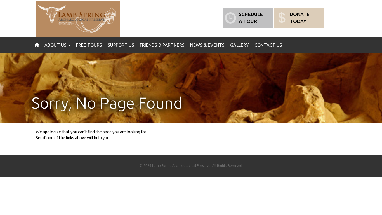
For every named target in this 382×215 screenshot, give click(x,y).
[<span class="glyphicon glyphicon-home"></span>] (37, 45)
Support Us (121, 45)
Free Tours (89, 45)
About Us (56, 45)
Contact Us (268, 45)
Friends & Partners (162, 45)
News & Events (207, 45)
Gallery (239, 45)
